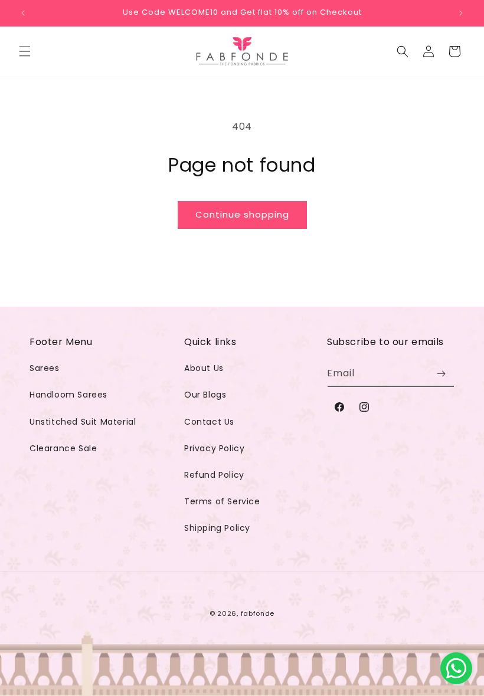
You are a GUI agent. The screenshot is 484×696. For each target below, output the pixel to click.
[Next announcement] (461, 13)
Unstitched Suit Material (83, 422)
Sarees (45, 368)
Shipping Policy (217, 528)
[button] (25, 51)
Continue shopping (242, 214)
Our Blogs (205, 394)
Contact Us (209, 422)
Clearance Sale (63, 448)
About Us (204, 368)
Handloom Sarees (68, 394)
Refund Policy (214, 475)
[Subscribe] (441, 374)
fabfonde (258, 613)
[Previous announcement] (23, 13)
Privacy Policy (214, 448)
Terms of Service (222, 501)
